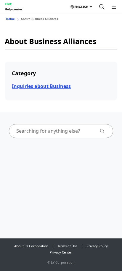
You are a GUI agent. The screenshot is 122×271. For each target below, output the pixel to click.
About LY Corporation (31, 246)
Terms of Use (67, 246)
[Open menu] (114, 7)
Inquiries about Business (41, 86)
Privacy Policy (97, 246)
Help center (13, 9)
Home (10, 19)
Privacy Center (61, 252)
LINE (8, 4)
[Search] (102, 7)
